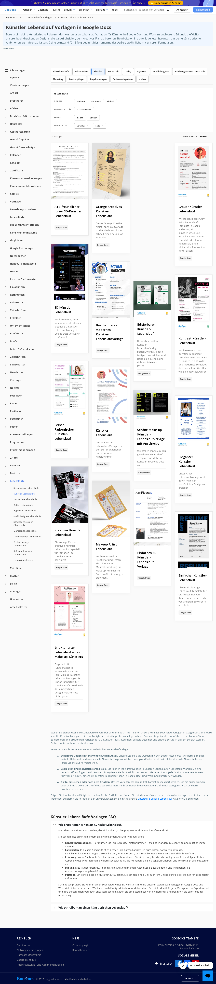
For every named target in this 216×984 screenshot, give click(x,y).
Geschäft (43, 9)
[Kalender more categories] (5, 155)
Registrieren (203, 9)
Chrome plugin (80, 945)
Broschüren (16, 100)
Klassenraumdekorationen (26, 186)
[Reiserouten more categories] (5, 302)
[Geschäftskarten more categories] (5, 132)
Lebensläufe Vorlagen (40, 17)
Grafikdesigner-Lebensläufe (27, 516)
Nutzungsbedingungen (30, 950)
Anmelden (182, 9)
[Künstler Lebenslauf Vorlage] (111, 395)
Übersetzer (16, 599)
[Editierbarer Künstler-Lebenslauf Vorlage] (152, 299)
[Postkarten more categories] (5, 419)
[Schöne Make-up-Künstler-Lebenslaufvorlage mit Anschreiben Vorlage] (152, 406)
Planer (14, 403)
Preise (114, 9)
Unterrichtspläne (20, 325)
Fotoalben (16, 395)
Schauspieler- (81, 71)
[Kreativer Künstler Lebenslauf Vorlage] (69, 495)
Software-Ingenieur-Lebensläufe (23, 553)
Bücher (14, 108)
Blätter (14, 575)
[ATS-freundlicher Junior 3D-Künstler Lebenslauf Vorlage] (69, 171)
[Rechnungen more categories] (5, 295)
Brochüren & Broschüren (24, 116)
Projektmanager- (98, 79)
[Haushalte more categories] (5, 124)
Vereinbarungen (19, 85)
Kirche (56, 9)
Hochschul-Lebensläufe (25, 499)
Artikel (14, 92)
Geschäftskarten (20, 131)
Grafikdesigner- (161, 71)
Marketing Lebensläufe (25, 530)
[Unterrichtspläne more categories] (5, 326)
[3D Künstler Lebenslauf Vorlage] (69, 272)
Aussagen (15, 591)
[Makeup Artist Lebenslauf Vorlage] (111, 509)
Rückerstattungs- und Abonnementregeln (40, 964)
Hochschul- (113, 71)
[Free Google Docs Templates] (10, 9)
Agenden (15, 77)
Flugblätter (16, 240)
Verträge (15, 201)
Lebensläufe (17, 217)
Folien (13, 583)
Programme (17, 442)
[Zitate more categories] (5, 458)
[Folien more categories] (5, 583)
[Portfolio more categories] (5, 411)
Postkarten (16, 418)
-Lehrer (142, 79)
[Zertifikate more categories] (5, 170)
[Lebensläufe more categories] (5, 217)
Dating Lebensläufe (23, 504)
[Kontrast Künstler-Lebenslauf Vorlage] (193, 303)
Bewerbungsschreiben (23, 209)
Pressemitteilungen (21, 434)
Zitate (14, 457)
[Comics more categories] (5, 194)
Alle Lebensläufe (61, 71)
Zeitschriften (18, 310)
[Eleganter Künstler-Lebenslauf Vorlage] (193, 423)
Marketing (58, 79)
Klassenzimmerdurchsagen (26, 178)
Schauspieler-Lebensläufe (26, 487)
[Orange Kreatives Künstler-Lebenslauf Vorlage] (111, 171)
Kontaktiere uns (81, 950)
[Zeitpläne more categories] (5, 568)
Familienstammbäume (23, 232)
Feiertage (100, 9)
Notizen (15, 387)
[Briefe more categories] (5, 341)
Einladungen (17, 287)
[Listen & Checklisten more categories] (5, 349)
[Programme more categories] (5, 442)
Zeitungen (16, 380)
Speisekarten (17, 364)
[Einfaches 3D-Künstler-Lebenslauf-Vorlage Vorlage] (152, 517)
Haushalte (16, 124)
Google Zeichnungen (22, 248)
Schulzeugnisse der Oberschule (23, 523)
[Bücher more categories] (5, 108)
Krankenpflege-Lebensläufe (27, 536)
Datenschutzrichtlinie (29, 954)
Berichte (15, 473)
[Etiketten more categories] (5, 318)
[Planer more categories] (5, 403)
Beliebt (203, 136)
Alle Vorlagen (17, 70)
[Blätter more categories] (5, 576)
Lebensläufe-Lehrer (23, 560)
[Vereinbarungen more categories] (5, 85)
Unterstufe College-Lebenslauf (155, 798)
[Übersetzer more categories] (5, 599)
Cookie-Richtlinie (26, 959)
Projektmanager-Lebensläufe (22, 544)
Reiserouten (17, 302)
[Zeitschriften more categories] (5, 310)
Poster (14, 426)
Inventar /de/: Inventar (23, 279)
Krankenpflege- (76, 79)
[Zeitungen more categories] (5, 380)
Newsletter (16, 372)
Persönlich (83, 9)
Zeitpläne (15, 568)
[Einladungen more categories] (5, 287)
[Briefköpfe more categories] (5, 333)
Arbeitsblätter (18, 606)
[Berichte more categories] (5, 473)
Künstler (98, 71)
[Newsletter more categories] (5, 372)
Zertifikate (16, 170)
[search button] (168, 10)
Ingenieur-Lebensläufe (25, 510)
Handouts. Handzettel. (23, 263)
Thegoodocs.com (13, 17)
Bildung (67, 9)
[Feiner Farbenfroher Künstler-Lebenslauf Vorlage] (69, 389)
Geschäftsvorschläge (22, 147)
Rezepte (15, 465)
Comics (14, 193)
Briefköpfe (16, 333)
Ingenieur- (142, 71)
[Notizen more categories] (5, 388)
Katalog (15, 162)
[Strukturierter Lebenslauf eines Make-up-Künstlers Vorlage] (69, 612)
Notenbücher (18, 255)
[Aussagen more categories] (5, 591)
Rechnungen (17, 294)
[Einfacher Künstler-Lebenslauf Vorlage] (193, 540)
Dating (128, 71)
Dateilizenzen (24, 945)
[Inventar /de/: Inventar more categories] (5, 279)
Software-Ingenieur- (123, 79)
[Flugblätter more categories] (5, 240)
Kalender (15, 155)
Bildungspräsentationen (24, 224)
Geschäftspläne (19, 139)
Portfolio (15, 411)
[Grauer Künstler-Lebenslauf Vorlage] (193, 171)
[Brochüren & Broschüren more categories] (5, 116)
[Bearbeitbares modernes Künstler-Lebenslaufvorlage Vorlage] (111, 290)
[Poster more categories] (5, 427)
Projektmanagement (22, 450)
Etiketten (15, 318)
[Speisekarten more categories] (5, 364)
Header (14, 271)
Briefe (13, 341)
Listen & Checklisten (22, 349)
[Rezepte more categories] (5, 465)
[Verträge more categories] (5, 201)
